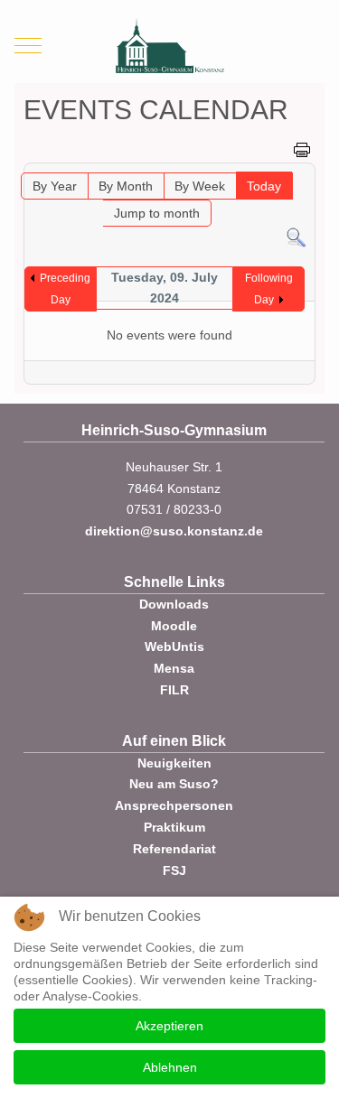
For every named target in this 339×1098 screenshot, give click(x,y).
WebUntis (174, 646)
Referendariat (174, 849)
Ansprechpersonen (174, 805)
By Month (126, 186)
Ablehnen (170, 1067)
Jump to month (157, 213)
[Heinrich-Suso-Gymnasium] (170, 45)
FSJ (174, 870)
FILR (174, 690)
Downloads (174, 604)
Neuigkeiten (174, 763)
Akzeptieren (169, 1026)
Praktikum (174, 827)
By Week (199, 186)
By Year (55, 186)
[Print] (302, 149)
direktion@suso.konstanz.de (174, 531)
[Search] (296, 236)
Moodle (174, 626)
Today (264, 186)
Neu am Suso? (174, 784)
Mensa (174, 668)
